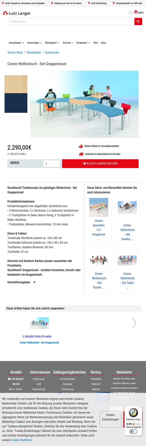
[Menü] (140, 408)
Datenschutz (38, 389)
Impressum (39, 378)
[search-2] (138, 21)
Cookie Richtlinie (21, 440)
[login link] (130, 13)
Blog (103, 43)
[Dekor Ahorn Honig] (16, 84)
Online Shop (15, 52)
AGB (38, 384)
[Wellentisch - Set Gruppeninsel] (84, 104)
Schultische (52, 52)
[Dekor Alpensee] (16, 103)
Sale (95, 42)
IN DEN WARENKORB (102, 163)
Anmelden (95, 378)
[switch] (133, 431)
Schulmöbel (34, 52)
